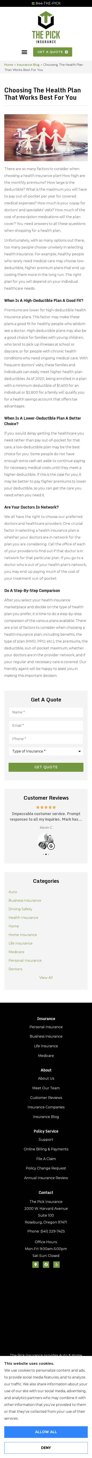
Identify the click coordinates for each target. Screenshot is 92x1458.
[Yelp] (56, 1264)
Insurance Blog (28, 64)
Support (46, 1140)
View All (46, 978)
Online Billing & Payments (46, 1149)
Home (8, 64)
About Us (46, 1078)
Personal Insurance (46, 1027)
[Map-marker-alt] (35, 1264)
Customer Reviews (46, 1098)
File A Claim (46, 1159)
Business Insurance (46, 1036)
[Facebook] (46, 1264)
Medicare (46, 1056)
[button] (24, 51)
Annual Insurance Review (46, 1178)
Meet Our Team (46, 1088)
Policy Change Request (46, 1168)
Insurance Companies (46, 1107)
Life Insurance (46, 1046)
